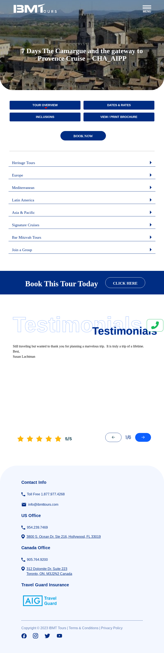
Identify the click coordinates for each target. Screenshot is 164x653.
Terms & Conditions (83, 628)
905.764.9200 (37, 559)
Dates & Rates (119, 105)
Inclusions (45, 117)
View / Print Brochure (118, 117)
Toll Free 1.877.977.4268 (46, 494)
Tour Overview (45, 105)
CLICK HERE (125, 283)
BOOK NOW (83, 136)
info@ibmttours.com (43, 504)
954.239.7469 (37, 527)
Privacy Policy (112, 628)
